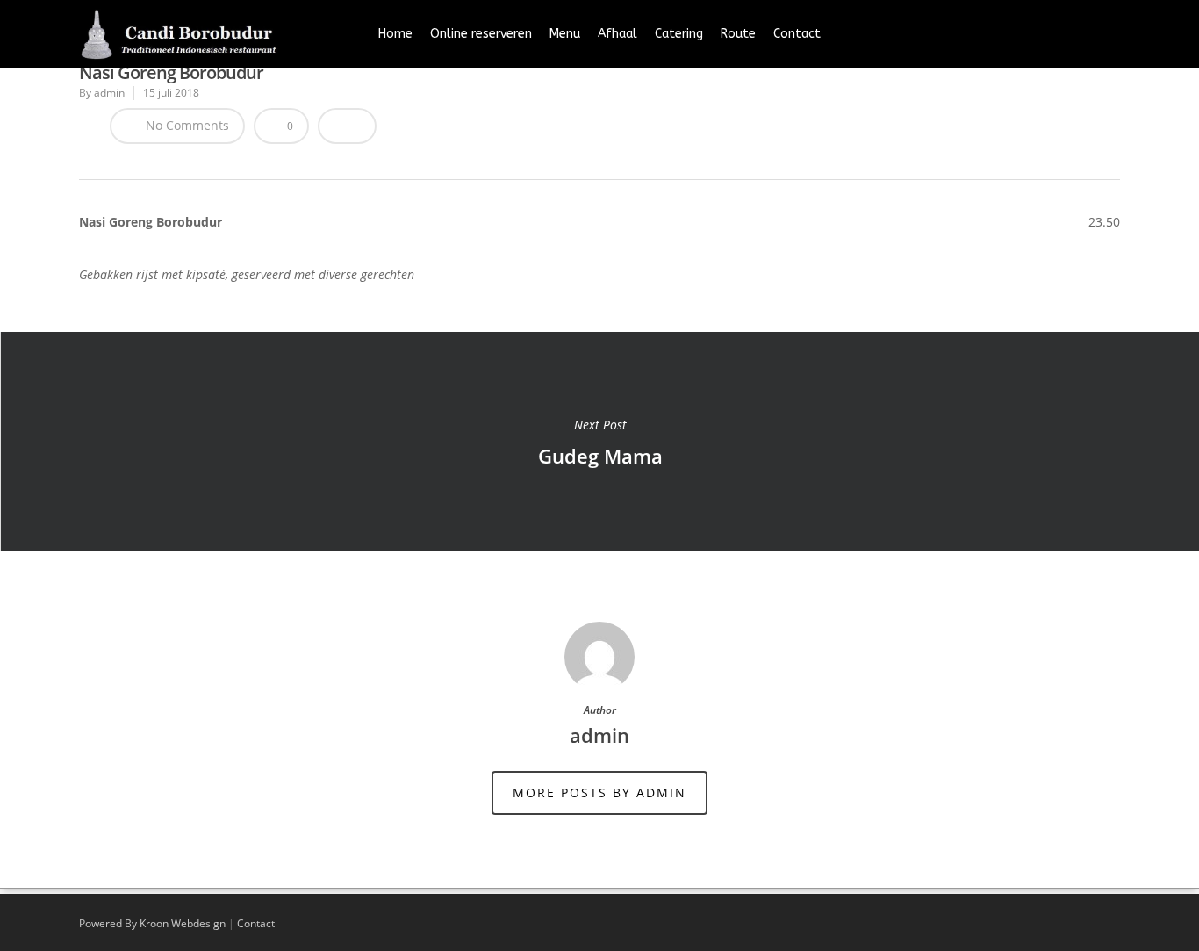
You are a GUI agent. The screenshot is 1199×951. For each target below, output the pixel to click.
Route (738, 33)
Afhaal (617, 33)
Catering (679, 33)
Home (395, 33)
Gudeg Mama (599, 441)
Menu (564, 33)
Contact (797, 33)
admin (109, 92)
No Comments (185, 125)
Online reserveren (481, 33)
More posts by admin (599, 792)
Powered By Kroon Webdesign (152, 923)
